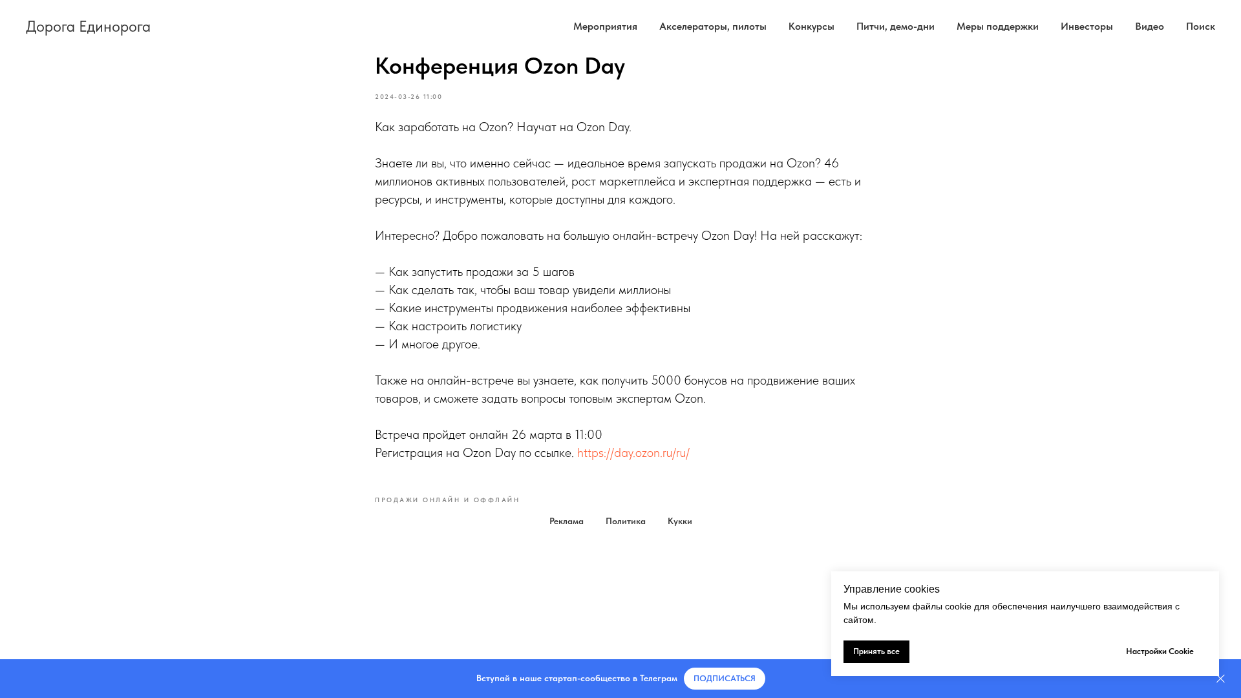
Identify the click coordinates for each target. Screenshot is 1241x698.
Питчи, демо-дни (895, 26)
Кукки (680, 521)
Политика (626, 521)
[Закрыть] (1220, 679)
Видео (1149, 26)
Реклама (566, 521)
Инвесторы (1087, 26)
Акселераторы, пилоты (713, 26)
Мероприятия (605, 26)
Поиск (1200, 26)
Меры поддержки (998, 26)
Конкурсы (811, 26)
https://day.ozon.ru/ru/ (633, 452)
